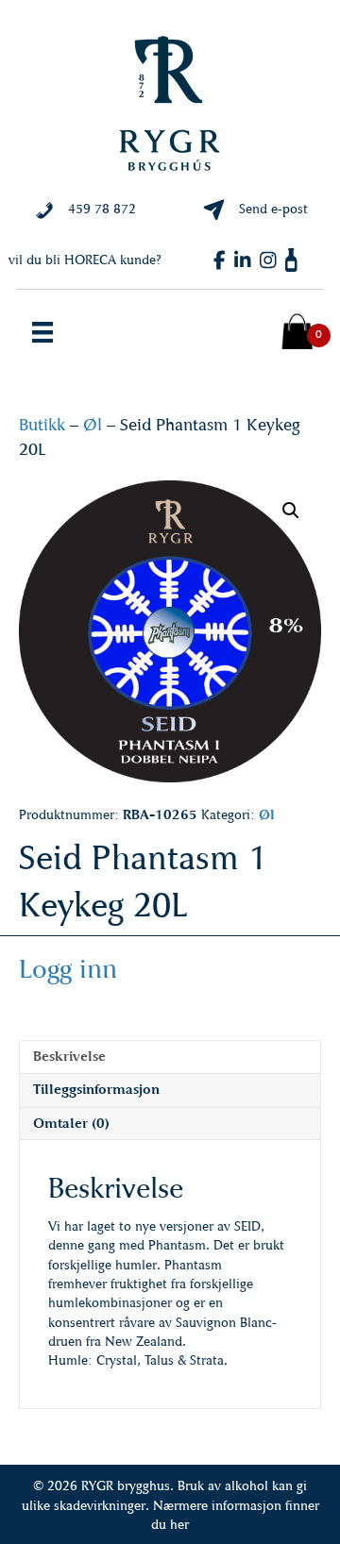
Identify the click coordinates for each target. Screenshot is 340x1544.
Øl (92, 424)
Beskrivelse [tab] (69, 1057)
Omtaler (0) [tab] (71, 1124)
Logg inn (68, 968)
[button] (291, 511)
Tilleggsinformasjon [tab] (96, 1090)
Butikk (42, 424)
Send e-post (273, 209)
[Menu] (42, 332)
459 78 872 (102, 209)
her (179, 1525)
